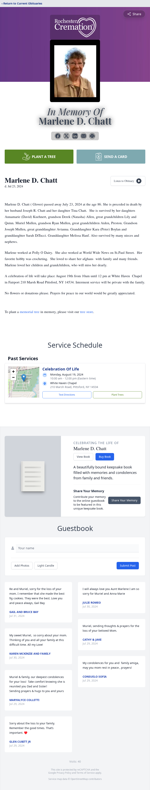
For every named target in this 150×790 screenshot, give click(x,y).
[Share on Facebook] (57, 135)
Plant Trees (118, 394)
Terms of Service (86, 772)
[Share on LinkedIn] (75, 135)
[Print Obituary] (92, 135)
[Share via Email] (83, 135)
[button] (23, 378)
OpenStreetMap (79, 779)
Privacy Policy (64, 772)
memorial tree (29, 311)
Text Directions (67, 394)
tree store (86, 311)
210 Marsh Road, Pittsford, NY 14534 (74, 387)
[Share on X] (66, 135)
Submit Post (128, 565)
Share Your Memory (124, 500)
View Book (83, 456)
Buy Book (105, 456)
